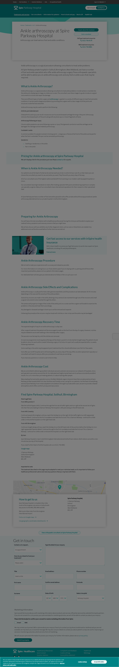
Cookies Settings (82, 662)
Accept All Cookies (99, 662)
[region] (59, 662)
